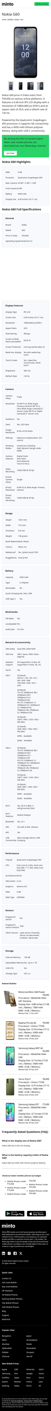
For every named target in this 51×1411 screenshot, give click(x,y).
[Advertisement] (25, 275)
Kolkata (5, 1352)
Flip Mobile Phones (10, 1303)
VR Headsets (7, 1290)
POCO (29, 1385)
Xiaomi (5, 1381)
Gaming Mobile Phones (12, 1299)
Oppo (16, 1377)
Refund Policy (38, 1401)
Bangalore (6, 1336)
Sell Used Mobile (9, 1282)
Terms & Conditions (17, 1401)
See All (29, 1356)
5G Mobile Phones (10, 1294)
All (40, 1385)
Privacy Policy (28, 1401)
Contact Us (6, 1278)
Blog (4, 1311)
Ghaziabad (31, 1348)
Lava (41, 1381)
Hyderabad (7, 1348)
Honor (41, 1373)
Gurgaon (30, 1352)
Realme (17, 1381)
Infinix (29, 1381)
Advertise (6, 1319)
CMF (16, 1369)
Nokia (16, 1385)
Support (5, 1315)
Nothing (5, 1385)
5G (32, 123)
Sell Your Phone (42, 4)
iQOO (41, 1369)
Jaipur (29, 1336)
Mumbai (5, 1344)
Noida (29, 1344)
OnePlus (5, 1377)
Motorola (30, 1369)
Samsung (6, 1373)
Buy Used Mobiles (10, 1286)
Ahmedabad (31, 1340)
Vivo (16, 1373)
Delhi (4, 1340)
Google (29, 1373)
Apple (4, 1369)
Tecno (41, 1377)
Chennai (5, 1356)
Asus (28, 1377)
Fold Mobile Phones (10, 1307)
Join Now (10, 153)
